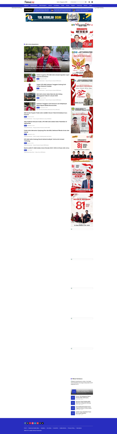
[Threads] (40, 423)
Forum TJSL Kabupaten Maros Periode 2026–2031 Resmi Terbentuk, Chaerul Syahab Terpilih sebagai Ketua (83, 397)
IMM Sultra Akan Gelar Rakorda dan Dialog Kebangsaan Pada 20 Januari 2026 (49, 95)
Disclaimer (79, 428)
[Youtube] (38, 423)
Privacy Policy (71, 428)
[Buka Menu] (92, 2)
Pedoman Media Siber (33, 428)
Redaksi (43, 428)
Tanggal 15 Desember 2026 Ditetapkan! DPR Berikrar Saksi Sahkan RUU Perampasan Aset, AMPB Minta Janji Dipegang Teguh (71, 10)
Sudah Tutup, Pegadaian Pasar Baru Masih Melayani (83, 412)
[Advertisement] (47, 33)
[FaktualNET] (29, 2)
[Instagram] (33, 423)
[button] (85, 2)
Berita (26, 64)
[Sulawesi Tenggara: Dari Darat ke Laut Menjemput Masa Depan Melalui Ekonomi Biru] (29, 106)
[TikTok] (43, 423)
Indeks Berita (63, 428)
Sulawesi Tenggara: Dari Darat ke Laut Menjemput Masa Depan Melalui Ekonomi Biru (51, 104)
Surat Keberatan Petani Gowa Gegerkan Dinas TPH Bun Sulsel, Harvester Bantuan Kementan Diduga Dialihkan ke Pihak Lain (83, 407)
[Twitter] (28, 423)
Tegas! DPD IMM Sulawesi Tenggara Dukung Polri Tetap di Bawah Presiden (51, 85)
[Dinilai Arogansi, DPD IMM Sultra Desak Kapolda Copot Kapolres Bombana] (29, 78)
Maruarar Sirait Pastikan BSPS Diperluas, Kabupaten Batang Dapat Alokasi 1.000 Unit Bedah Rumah (83, 402)
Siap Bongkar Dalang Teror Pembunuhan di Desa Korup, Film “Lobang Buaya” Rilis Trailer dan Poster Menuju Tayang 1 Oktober (49, 10)
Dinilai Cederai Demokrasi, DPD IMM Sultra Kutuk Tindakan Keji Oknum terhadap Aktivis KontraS (43, 67)
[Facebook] (25, 423)
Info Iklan (49, 428)
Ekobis (38, 107)
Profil (25, 428)
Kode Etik (55, 428)
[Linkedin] (35, 423)
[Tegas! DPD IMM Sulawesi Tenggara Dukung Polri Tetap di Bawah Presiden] (29, 87)
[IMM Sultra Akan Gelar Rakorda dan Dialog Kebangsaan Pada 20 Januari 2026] (29, 97)
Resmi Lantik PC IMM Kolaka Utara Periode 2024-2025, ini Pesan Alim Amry (46, 148)
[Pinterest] (30, 423)
